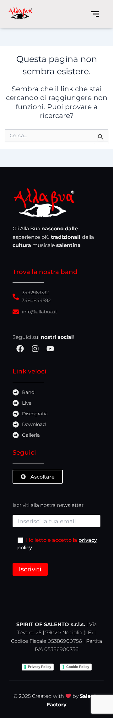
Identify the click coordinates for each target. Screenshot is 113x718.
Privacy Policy (39, 667)
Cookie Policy (77, 667)
